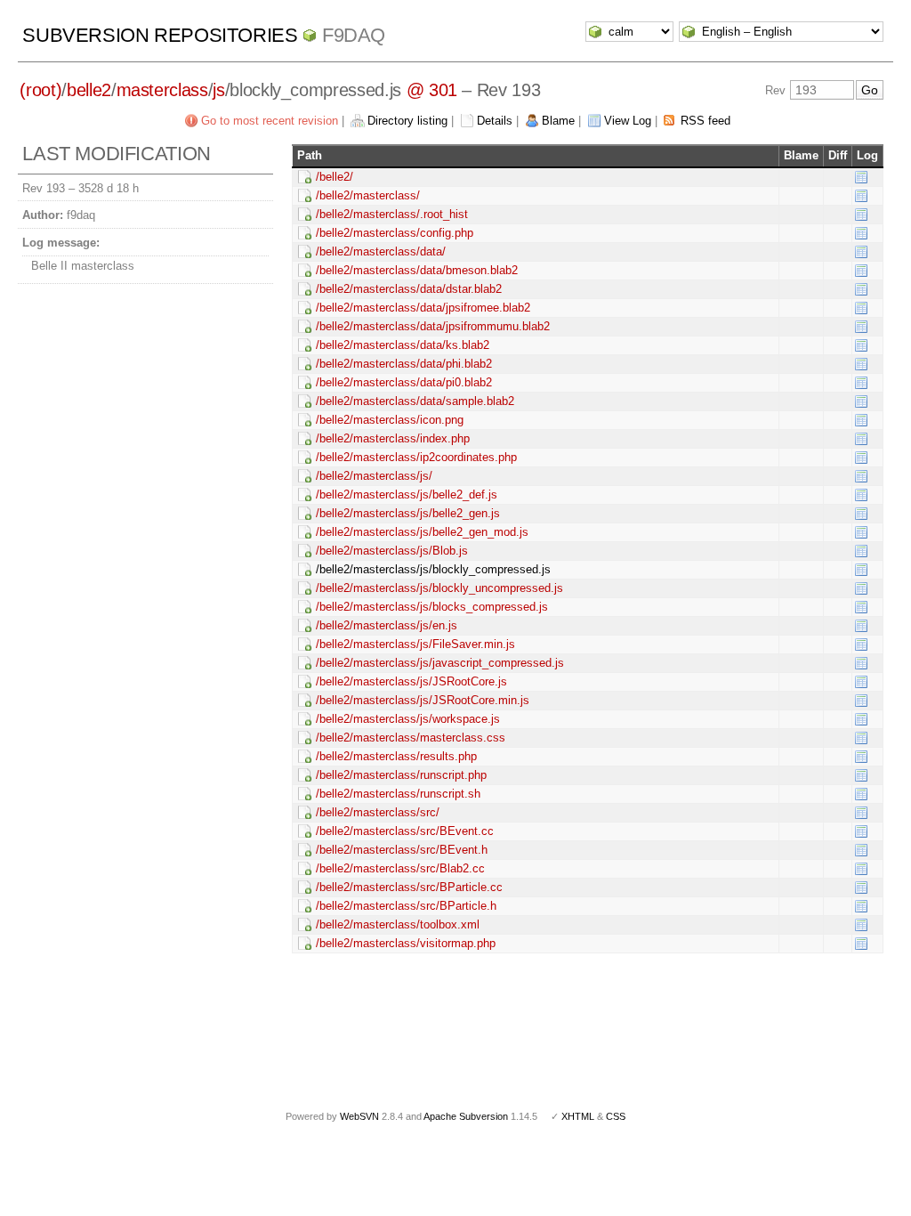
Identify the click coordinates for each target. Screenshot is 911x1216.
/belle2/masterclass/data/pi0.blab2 (404, 382)
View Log (627, 120)
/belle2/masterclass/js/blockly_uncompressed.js (439, 588)
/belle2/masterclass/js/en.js (386, 625)
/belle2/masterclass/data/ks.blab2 (402, 345)
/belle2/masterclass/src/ (377, 812)
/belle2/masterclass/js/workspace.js (408, 719)
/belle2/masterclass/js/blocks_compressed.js (432, 606)
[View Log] (861, 176)
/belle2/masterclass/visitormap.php (406, 943)
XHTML (577, 1116)
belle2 (89, 90)
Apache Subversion (465, 1116)
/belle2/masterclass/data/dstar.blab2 (409, 289)
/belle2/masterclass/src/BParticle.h (406, 905)
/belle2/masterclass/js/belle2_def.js (406, 494)
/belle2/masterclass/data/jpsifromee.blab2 (423, 307)
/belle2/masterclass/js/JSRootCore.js (411, 681)
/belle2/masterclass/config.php (394, 232)
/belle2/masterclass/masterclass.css (410, 737)
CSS (615, 1116)
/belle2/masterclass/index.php (393, 438)
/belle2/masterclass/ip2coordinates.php (416, 457)
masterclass (162, 90)
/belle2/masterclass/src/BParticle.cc (409, 887)
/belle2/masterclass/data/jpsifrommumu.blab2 (433, 326)
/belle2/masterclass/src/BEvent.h (402, 849)
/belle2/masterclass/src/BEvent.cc (405, 831)
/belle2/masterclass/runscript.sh (398, 793)
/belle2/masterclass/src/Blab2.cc (400, 868)
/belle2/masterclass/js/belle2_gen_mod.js (422, 532)
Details (494, 120)
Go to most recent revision (269, 120)
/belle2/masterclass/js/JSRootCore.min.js (422, 700)
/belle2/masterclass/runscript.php (401, 775)
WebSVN (359, 1116)
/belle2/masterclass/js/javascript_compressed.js (440, 662)
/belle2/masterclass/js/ (374, 475)
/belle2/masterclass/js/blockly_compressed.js (433, 569)
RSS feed (705, 120)
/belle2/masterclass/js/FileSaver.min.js (415, 644)
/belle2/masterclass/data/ (381, 251)
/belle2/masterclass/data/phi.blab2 (404, 363)
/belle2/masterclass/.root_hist (392, 214)
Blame (558, 120)
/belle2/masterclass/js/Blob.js (392, 550)
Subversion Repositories (159, 35)
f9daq (353, 35)
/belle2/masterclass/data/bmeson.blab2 (417, 270)
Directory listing (407, 120)
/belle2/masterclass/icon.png (390, 419)
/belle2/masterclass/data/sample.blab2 (415, 401)
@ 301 (432, 90)
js (218, 90)
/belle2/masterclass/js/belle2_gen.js (408, 513)
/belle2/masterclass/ (368, 195)
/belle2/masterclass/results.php (396, 756)
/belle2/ (334, 176)
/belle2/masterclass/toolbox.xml (398, 924)
